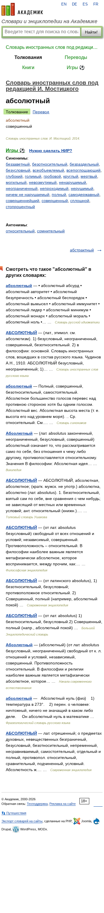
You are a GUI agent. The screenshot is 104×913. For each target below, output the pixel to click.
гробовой (52, 176)
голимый (33, 176)
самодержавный (83, 194)
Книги (28, 67)
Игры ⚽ (76, 67)
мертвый (89, 176)
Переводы (76, 57)
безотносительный (49, 164)
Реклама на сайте (62, 803)
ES (85, 4)
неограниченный (22, 188)
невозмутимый (43, 182)
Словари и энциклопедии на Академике (49, 21)
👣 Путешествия (13, 813)
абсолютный (19, 285)
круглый (70, 176)
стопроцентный (20, 206)
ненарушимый (72, 182)
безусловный (18, 170)
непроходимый (54, 188)
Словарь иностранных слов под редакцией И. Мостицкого (52, 47)
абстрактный (82, 250)
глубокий (14, 176)
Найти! (91, 32)
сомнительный (51, 231)
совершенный (55, 200)
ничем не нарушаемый (27, 194)
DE (74, 4)
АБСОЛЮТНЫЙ (21, 332)
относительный (20, 231)
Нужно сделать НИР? (50, 150)
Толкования (28, 57)
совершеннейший (22, 200)
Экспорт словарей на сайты (21, 821)
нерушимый (82, 188)
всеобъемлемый (48, 170)
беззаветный (18, 164)
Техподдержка (37, 803)
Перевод (41, 112)
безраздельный (84, 164)
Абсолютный (19, 433)
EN (63, 4)
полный (59, 194)
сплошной (79, 200)
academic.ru (22, 9)
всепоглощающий (83, 170)
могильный (16, 182)
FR (95, 4)
